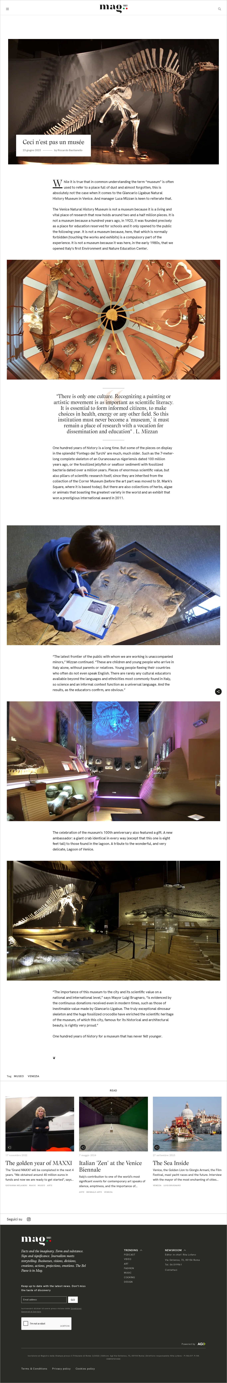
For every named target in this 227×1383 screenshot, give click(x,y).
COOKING (129, 1277)
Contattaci (171, 1269)
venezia (33, 1076)
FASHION (129, 1268)
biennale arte (94, 1192)
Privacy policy (61, 1368)
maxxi (32, 1185)
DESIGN (128, 1281)
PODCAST (129, 1254)
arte (49, 1185)
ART (126, 1263)
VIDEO (127, 1259)
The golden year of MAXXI (39, 1163)
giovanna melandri (16, 1185)
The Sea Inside (171, 1163)
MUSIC (128, 1272)
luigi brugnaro (172, 1185)
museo (19, 1076)
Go (73, 1300)
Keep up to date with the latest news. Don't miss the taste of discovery (53, 1288)
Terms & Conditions (34, 1368)
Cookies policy (85, 1368)
